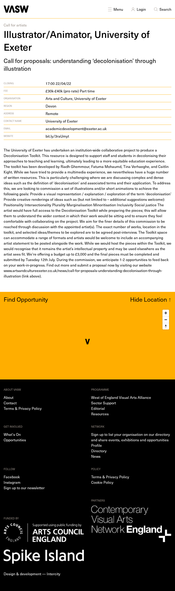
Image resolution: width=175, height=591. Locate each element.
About (8, 397)
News (95, 456)
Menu (118, 9)
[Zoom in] (165, 313)
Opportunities (15, 439)
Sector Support (103, 402)
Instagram (12, 482)
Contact (10, 402)
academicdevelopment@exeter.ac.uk (76, 128)
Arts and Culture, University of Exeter (76, 98)
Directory (99, 450)
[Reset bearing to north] (165, 326)
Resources (100, 413)
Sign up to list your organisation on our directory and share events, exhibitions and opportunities (130, 436)
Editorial (98, 408)
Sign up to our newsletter (24, 487)
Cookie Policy (102, 482)
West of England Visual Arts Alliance (121, 397)
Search (165, 9)
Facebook (12, 476)
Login (141, 9)
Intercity (53, 573)
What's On (12, 434)
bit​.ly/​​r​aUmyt (57, 136)
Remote (52, 113)
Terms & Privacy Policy (23, 408)
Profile (96, 445)
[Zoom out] (165, 319)
